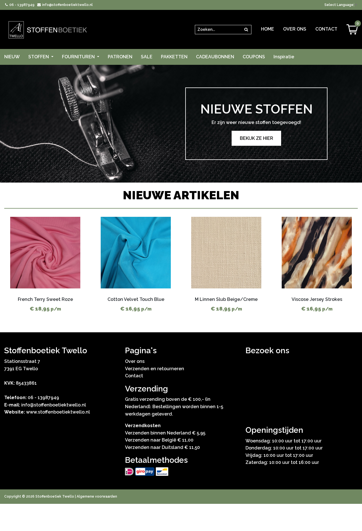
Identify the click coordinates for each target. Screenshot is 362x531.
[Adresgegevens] (301, 389)
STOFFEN (39, 56)
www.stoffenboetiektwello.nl (58, 412)
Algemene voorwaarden (97, 496)
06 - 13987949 (21, 5)
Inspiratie (283, 56)
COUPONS (254, 56)
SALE (146, 56)
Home (267, 29)
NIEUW (12, 56)
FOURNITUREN (79, 56)
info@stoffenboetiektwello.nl (66, 5)
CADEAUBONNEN (215, 56)
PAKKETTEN (174, 56)
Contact (326, 29)
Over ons (294, 29)
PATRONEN (120, 56)
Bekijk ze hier (256, 138)
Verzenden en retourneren (154, 368)
